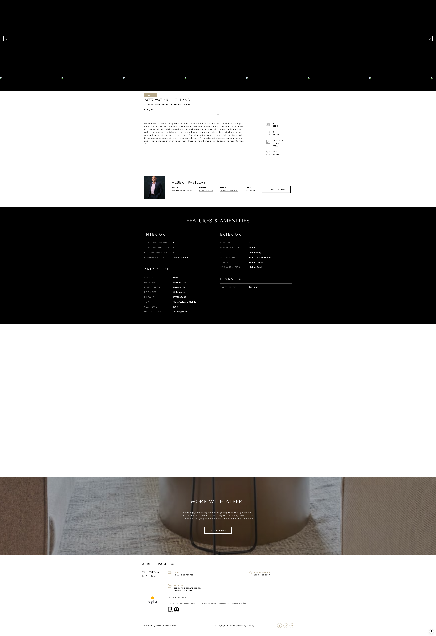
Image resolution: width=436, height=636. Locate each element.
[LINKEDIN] (292, 625)
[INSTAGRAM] (285, 625)
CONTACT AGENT (276, 189)
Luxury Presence (166, 625)
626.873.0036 (206, 190)
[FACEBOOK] (279, 625)
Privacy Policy (245, 625)
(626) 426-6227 (262, 575)
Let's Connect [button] (218, 530)
